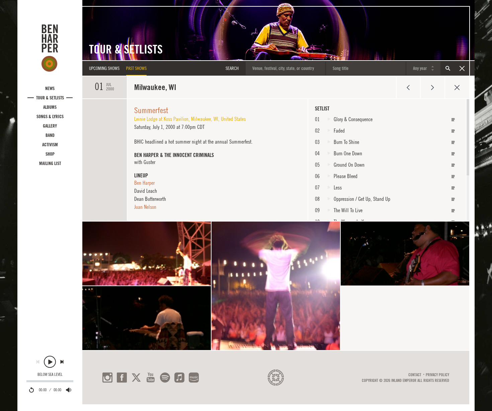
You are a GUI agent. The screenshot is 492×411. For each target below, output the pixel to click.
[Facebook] (122, 378)
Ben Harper (144, 183)
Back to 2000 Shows (457, 87)
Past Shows (136, 68)
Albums (50, 107)
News (50, 88)
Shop (50, 154)
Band (50, 135)
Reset (462, 68)
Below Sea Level (50, 374)
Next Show (432, 87)
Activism (50, 144)
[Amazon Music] (194, 378)
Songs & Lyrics (50, 116)
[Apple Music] (179, 378)
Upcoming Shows (104, 68)
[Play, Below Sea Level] (50, 362)
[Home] (50, 48)
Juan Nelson (145, 207)
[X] (136, 378)
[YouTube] (151, 378)
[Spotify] (165, 378)
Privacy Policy (437, 375)
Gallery (50, 126)
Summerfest (151, 110)
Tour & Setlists (50, 97)
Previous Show (408, 87)
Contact (414, 375)
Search (448, 68)
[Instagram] (107, 378)
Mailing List (50, 163)
